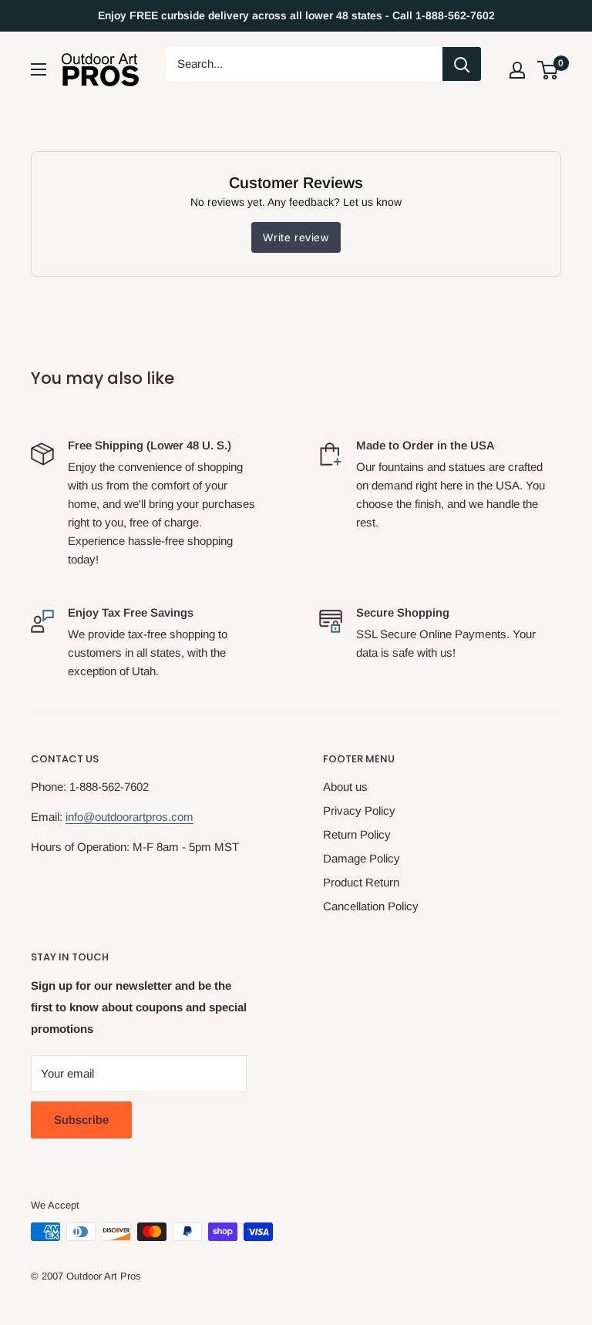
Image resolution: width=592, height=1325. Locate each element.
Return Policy (357, 834)
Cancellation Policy (371, 906)
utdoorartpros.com (147, 816)
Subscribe (81, 1119)
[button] (547, 70)
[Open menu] (38, 69)
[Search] (461, 64)
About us (345, 786)
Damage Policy (361, 858)
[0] (548, 70)
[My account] (517, 70)
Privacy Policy (359, 810)
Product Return (361, 882)
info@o (83, 816)
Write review (295, 237)
